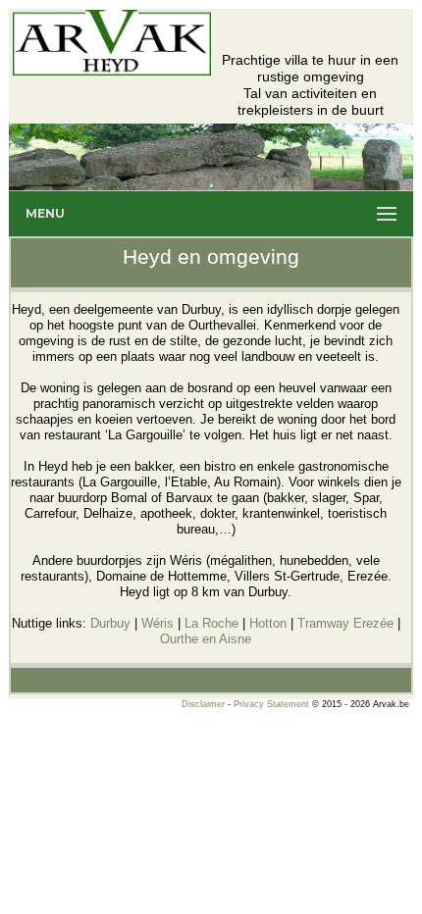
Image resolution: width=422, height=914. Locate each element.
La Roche (211, 623)
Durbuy (110, 623)
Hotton (268, 623)
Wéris (157, 623)
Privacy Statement (271, 704)
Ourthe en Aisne (205, 639)
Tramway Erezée (345, 623)
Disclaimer (203, 704)
